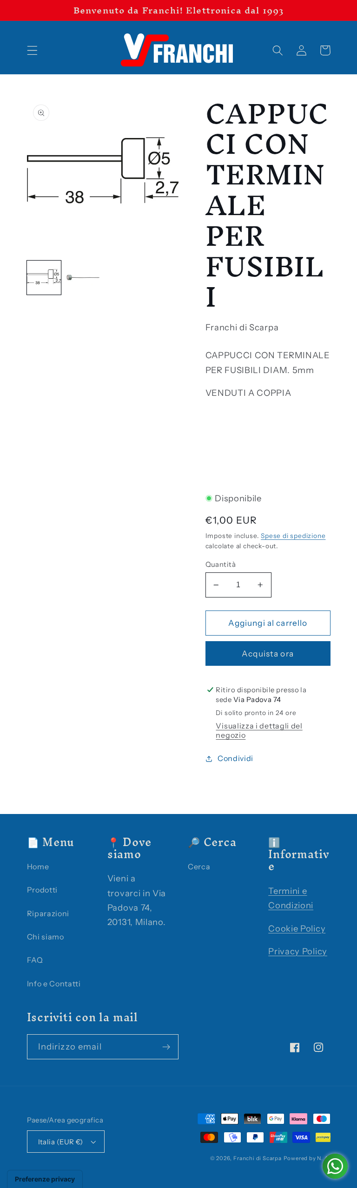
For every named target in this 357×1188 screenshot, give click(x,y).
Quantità (220, 564)
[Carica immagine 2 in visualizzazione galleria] (83, 278)
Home (38, 866)
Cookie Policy (296, 928)
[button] (32, 50)
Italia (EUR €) (60, 1141)
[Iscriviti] (166, 1046)
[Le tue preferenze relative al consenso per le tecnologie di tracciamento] (44, 1179)
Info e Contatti (54, 983)
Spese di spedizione (293, 535)
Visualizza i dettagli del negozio (259, 730)
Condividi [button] (235, 758)
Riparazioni (48, 913)
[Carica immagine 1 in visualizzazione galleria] (44, 278)
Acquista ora (268, 653)
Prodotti (42, 889)
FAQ (35, 960)
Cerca (199, 866)
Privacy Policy (297, 951)
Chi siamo (45, 936)
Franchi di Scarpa (257, 1158)
